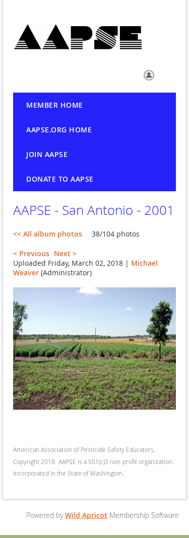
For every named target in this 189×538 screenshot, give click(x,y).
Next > (65, 253)
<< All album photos (47, 234)
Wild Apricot (86, 515)
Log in (166, 74)
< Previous (31, 253)
